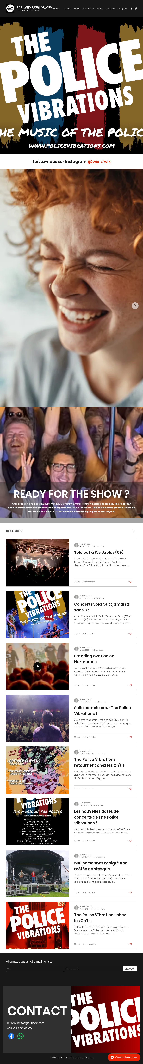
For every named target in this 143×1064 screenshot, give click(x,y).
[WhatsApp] (20, 1036)
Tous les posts (14, 530)
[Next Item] (135, 305)
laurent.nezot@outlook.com (25, 1023)
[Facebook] (131, 8)
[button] (133, 531)
